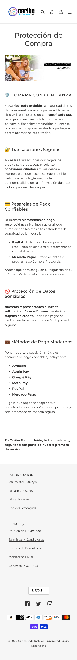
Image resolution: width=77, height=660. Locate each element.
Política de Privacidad (25, 531)
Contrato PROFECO (23, 566)
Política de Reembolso (25, 548)
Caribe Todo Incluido (31, 641)
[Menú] (69, 11)
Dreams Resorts (21, 491)
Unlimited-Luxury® (23, 482)
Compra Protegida (22, 508)
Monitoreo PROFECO (24, 557)
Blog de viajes (19, 499)
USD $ (37, 591)
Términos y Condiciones (26, 539)
